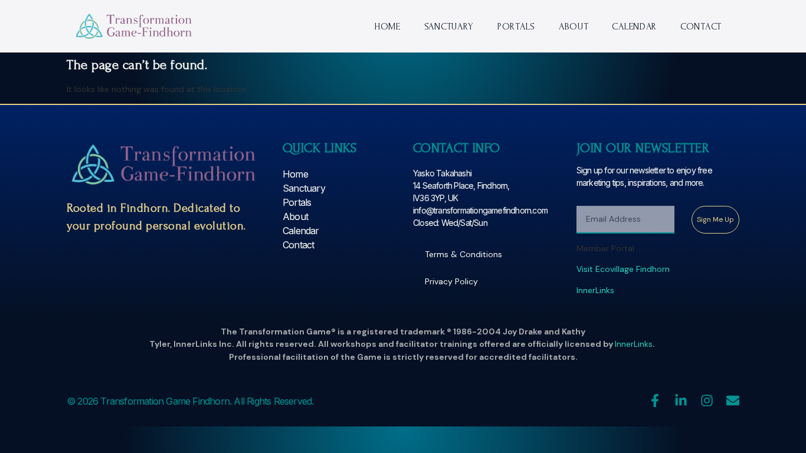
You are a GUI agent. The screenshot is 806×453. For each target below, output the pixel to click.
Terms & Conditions (463, 254)
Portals (516, 26)
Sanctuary (449, 26)
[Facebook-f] (654, 400)
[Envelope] (732, 400)
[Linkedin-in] (680, 400)
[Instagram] (706, 400)
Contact (701, 26)
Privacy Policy (451, 281)
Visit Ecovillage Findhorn (623, 269)
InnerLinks (595, 290)
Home (387, 26)
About (574, 26)
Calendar (634, 26)
